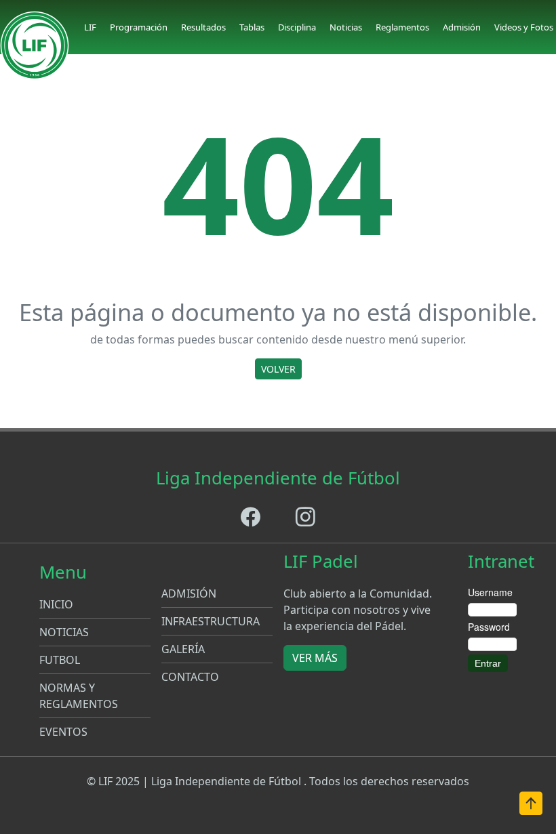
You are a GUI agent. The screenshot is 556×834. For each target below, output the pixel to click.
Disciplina (297, 27)
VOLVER (278, 368)
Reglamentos (402, 27)
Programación (138, 27)
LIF (90, 27)
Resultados (203, 27)
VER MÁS (315, 657)
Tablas (251, 27)
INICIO (56, 604)
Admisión (462, 27)
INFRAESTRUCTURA (210, 621)
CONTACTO (190, 676)
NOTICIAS (64, 632)
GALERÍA (183, 649)
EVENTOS (63, 731)
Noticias (346, 27)
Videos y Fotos (523, 27)
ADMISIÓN (188, 593)
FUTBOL (59, 659)
